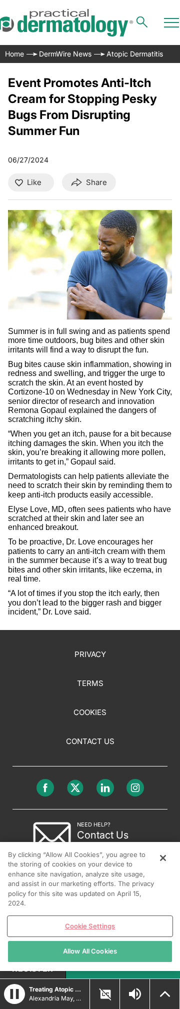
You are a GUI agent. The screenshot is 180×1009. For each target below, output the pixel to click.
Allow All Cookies (90, 951)
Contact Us (90, 741)
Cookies (90, 712)
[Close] (163, 858)
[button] (14, 994)
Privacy (90, 654)
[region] (90, 906)
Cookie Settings (90, 926)
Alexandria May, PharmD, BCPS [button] (56, 998)
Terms (90, 683)
